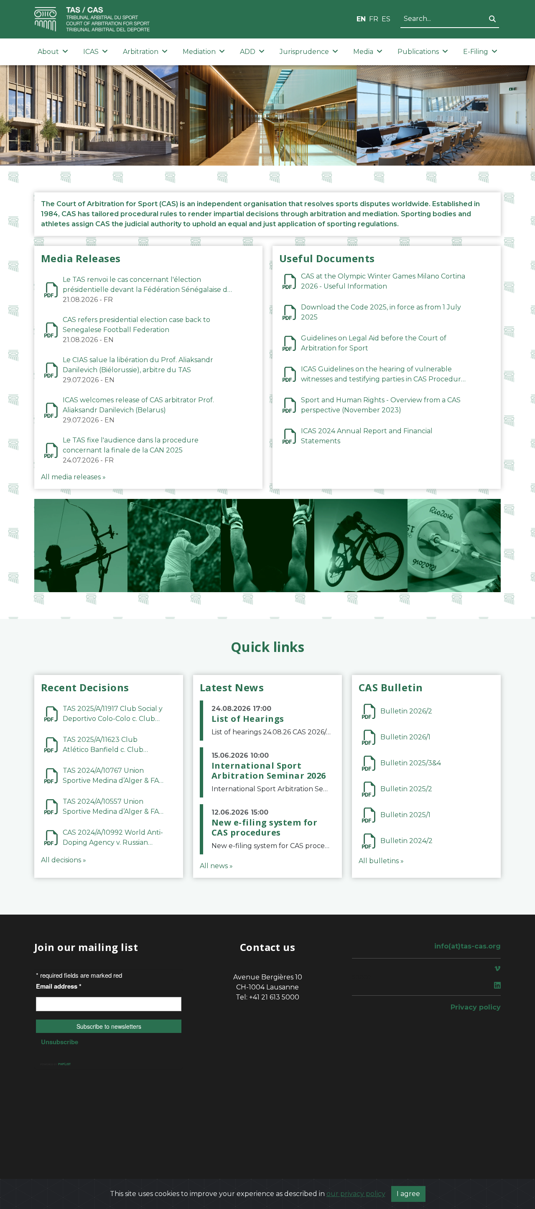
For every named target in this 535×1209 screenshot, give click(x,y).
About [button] (48, 52)
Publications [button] (418, 52)
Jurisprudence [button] (304, 52)
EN (361, 19)
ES (386, 19)
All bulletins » (381, 861)
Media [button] (363, 52)
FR (373, 19)
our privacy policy (355, 1194)
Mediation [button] (199, 52)
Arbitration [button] (140, 52)
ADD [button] (247, 52)
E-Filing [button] (475, 52)
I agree (408, 1194)
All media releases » (73, 477)
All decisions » (63, 860)
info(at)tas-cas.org (467, 946)
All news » (216, 866)
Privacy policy (476, 1007)
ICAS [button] (91, 52)
